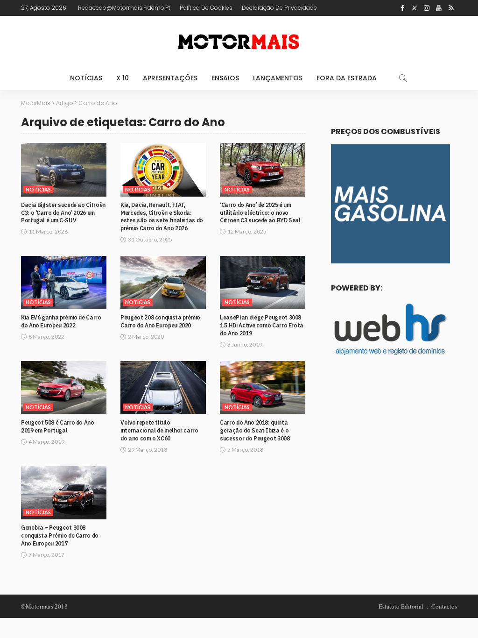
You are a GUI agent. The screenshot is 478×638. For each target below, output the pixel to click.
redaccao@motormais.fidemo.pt (124, 8)
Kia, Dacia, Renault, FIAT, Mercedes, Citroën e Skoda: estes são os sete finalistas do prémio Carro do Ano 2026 (161, 216)
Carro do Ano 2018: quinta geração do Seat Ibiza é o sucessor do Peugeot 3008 (254, 430)
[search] (403, 78)
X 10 (122, 78)
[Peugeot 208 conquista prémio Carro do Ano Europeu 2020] (163, 282)
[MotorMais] (239, 41)
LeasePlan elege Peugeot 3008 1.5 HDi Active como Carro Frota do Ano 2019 (261, 325)
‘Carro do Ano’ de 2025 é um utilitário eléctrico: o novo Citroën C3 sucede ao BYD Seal (260, 212)
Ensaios (225, 78)
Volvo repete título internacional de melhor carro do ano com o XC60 (159, 430)
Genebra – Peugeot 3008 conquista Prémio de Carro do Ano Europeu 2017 (59, 535)
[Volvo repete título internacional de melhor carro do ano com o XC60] (163, 387)
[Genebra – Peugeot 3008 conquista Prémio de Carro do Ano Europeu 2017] (63, 492)
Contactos (444, 606)
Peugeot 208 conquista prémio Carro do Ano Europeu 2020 (160, 321)
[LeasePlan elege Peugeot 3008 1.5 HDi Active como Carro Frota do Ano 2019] (262, 282)
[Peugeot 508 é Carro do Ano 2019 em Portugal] (63, 387)
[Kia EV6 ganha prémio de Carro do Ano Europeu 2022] (63, 282)
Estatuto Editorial (401, 606)
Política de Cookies (206, 8)
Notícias (86, 78)
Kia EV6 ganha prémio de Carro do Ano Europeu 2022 (61, 321)
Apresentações (170, 78)
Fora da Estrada (346, 78)
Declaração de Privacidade (279, 8)
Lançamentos (277, 78)
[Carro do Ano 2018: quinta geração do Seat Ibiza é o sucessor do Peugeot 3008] (262, 387)
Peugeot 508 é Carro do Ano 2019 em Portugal (57, 426)
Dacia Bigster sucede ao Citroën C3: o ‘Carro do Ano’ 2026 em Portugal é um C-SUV (63, 212)
